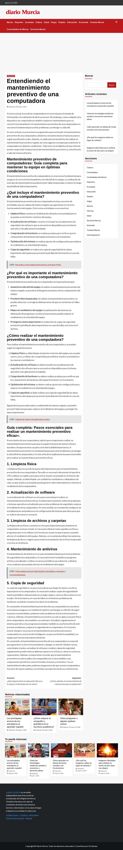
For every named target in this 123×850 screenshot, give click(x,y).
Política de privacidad (15, 818)
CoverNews (80, 846)
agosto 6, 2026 (22, 730)
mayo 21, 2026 (59, 773)
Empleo (61, 22)
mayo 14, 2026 (82, 770)
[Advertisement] (61, 51)
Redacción (12, 107)
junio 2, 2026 (35, 776)
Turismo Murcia (97, 22)
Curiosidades (92, 172)
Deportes (19, 22)
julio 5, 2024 (22, 107)
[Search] (116, 22)
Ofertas (90, 211)
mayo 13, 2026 (105, 773)
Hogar (54, 22)
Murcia (10, 22)
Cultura (38, 22)
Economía (83, 22)
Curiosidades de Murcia (17, 29)
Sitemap (28, 818)
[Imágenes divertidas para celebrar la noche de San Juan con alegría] (107, 750)
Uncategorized (93, 235)
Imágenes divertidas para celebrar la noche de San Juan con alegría (101, 149)
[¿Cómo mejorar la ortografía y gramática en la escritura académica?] (44, 707)
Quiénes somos (12, 815)
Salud (46, 22)
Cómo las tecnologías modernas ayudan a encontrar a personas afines (100, 116)
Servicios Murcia (37, 29)
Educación (72, 22)
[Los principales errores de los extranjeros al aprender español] (17, 707)
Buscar (89, 75)
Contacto (24, 815)
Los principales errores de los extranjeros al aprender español (100, 104)
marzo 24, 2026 (75, 727)
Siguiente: (65, 681)
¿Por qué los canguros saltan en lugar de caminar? (100, 138)
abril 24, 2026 (48, 730)
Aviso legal (33, 815)
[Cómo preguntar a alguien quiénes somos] (70, 707)
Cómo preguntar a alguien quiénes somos (68, 721)
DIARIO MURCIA (13, 792)
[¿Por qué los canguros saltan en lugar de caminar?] (84, 750)
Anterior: (25, 681)
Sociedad (29, 22)
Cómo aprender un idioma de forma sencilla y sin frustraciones (101, 128)
